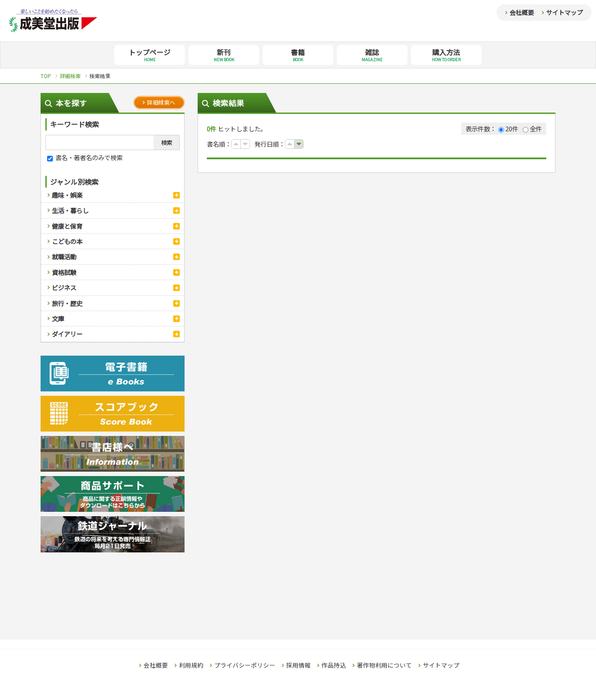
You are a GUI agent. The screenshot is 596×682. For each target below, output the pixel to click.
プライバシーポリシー (244, 665)
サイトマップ (564, 12)
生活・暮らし (70, 210)
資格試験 (64, 272)
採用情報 (298, 665)
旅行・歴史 (67, 303)
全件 (536, 128)
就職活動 (64, 256)
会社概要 (522, 12)
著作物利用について (384, 665)
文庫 (58, 318)
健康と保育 (67, 225)
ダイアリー (67, 333)
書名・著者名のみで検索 (88, 157)
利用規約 (191, 665)
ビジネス (64, 287)
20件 (511, 128)
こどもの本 (67, 241)
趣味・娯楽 (67, 194)
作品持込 (334, 665)
